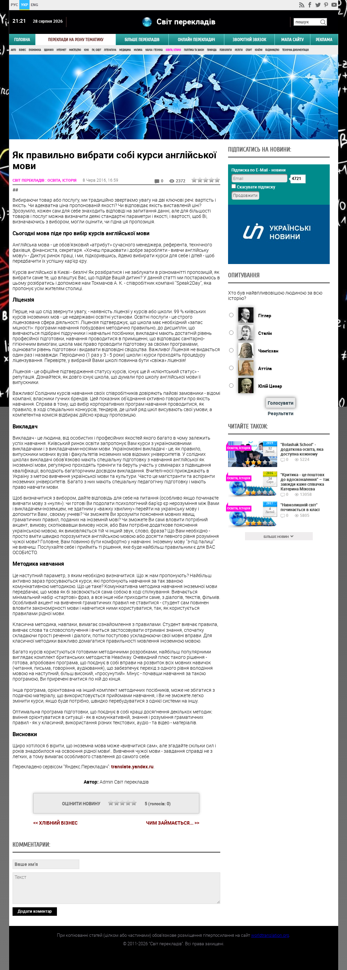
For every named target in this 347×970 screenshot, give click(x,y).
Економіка (35, 50)
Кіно (86, 50)
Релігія (239, 50)
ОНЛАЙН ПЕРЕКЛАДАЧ (196, 39)
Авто (13, 50)
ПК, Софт (96, 50)
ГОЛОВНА (22, 39)
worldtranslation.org (270, 935)
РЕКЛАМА (324, 39)
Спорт (249, 50)
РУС (14, 4)
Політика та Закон (194, 50)
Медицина (125, 50)
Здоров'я (49, 50)
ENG (34, 4)
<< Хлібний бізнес (55, 823)
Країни (258, 50)
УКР (24, 4)
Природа (212, 50)
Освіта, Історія (173, 50)
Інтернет (61, 50)
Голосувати (280, 403)
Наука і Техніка (154, 50)
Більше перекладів (142, 39)
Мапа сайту (292, 39)
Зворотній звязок (249, 39)
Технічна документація (295, 50)
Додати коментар (35, 911)
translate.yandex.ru (132, 766)
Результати (280, 413)
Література (110, 50)
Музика (138, 50)
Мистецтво (75, 50)
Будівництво (272, 50)
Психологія (226, 50)
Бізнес (22, 50)
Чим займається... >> (172, 823)
